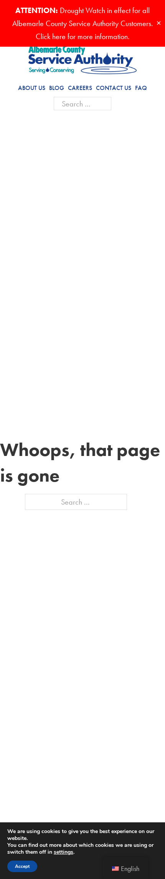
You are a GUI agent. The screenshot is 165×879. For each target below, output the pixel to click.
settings (63, 852)
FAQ (141, 88)
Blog (56, 88)
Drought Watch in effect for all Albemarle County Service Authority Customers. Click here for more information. (82, 23)
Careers (80, 88)
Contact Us (113, 88)
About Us (31, 88)
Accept (22, 866)
